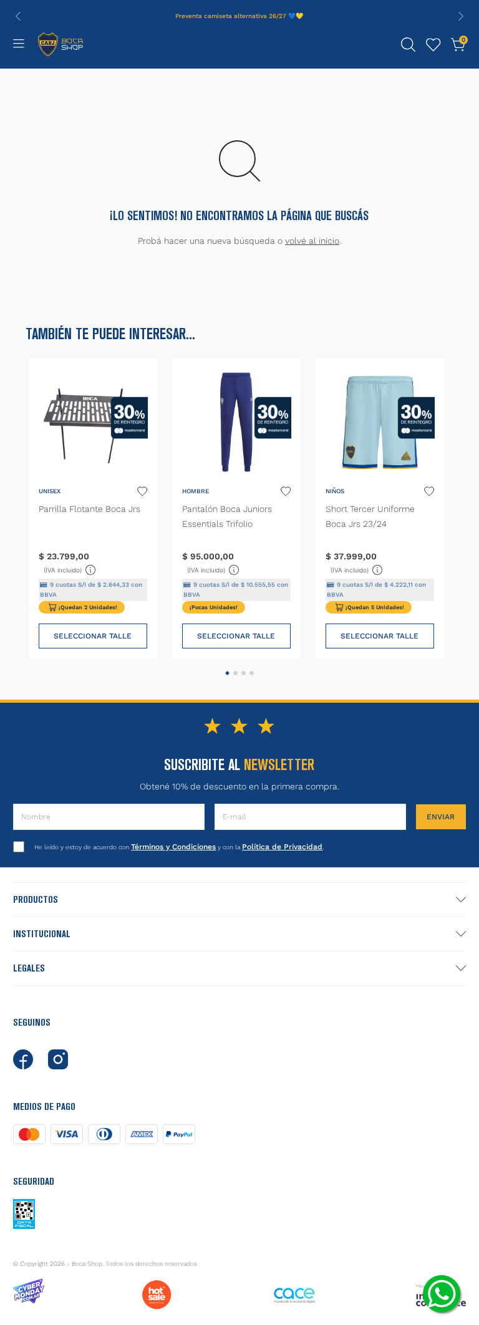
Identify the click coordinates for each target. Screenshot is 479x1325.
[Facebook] (23, 1059)
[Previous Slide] (18, 16)
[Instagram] (58, 1059)
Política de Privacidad (282, 846)
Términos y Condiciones (173, 846)
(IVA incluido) (70, 569)
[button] (408, 44)
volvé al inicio (312, 241)
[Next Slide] (461, 16)
